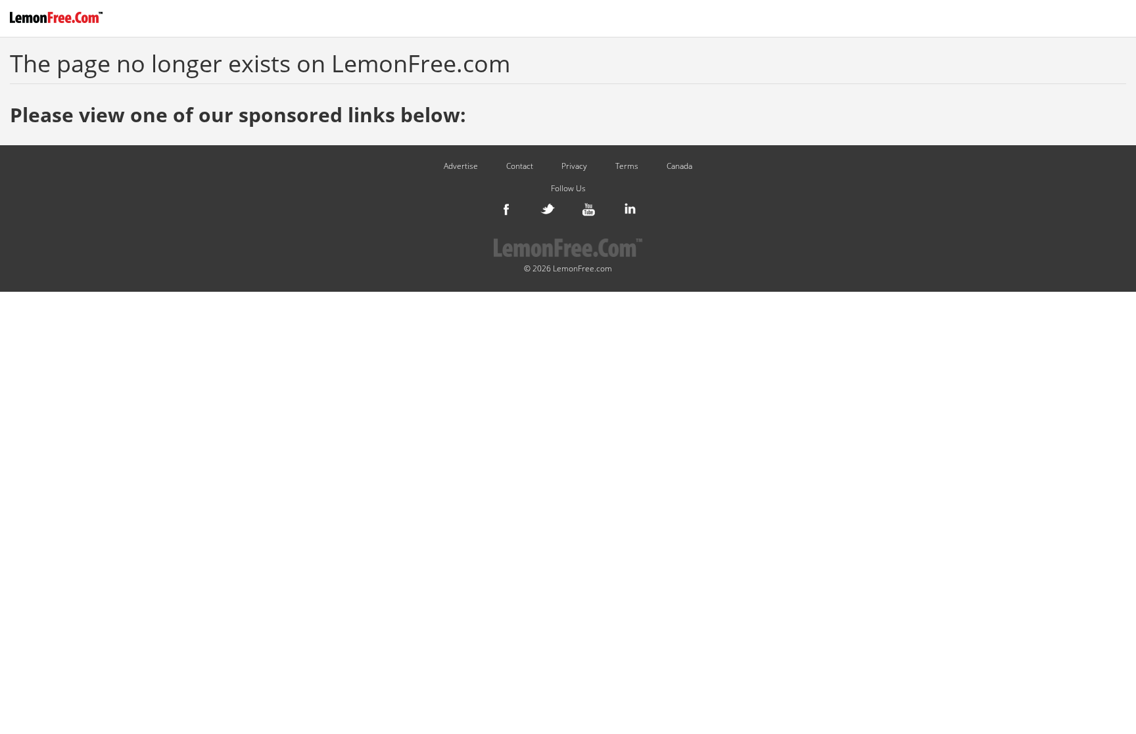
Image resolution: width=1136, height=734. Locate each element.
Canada (679, 166)
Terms (626, 166)
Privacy (574, 166)
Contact (519, 166)
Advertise (461, 166)
